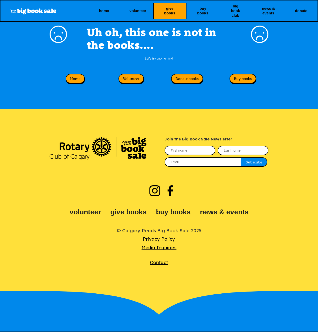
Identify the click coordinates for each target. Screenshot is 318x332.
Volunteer (131, 78)
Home (75, 78)
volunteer (85, 212)
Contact (159, 262)
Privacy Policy (159, 239)
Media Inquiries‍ (159, 247)
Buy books (243, 78)
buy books (173, 212)
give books (128, 212)
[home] (44, 10)
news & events (224, 212)
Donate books (187, 78)
